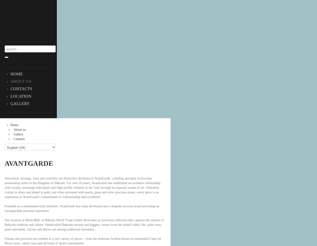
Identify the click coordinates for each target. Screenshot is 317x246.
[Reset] (6, 57)
